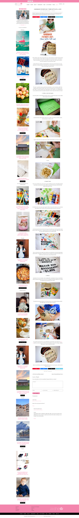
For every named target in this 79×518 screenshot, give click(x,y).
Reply (33, 405)
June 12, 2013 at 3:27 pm (36, 400)
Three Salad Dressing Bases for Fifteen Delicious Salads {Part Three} (23, 129)
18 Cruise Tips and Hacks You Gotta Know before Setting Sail (23, 443)
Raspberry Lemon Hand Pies (23, 77)
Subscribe (17, 506)
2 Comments (53, 10)
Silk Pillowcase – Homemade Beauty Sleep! (23, 179)
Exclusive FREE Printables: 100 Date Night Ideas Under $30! (22, 234)
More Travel (23, 446)
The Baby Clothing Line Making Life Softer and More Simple (23, 500)
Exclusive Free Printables (35, 506)
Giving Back (17, 509)
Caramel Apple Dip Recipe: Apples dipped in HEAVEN (22, 105)
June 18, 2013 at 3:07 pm (38, 409)
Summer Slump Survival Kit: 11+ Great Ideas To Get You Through (22, 53)
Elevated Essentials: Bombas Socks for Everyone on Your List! (22, 473)
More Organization (22, 342)
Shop (32, 509)
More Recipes (22, 133)
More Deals (23, 502)
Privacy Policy (41, 516)
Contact (37, 516)
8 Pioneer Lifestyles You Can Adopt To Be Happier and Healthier (22, 157)
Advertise (17, 510)
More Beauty (22, 181)
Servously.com (53, 516)
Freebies (32, 510)
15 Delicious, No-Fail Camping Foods (23, 286)
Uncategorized (50, 371)
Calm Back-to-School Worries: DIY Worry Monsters (22, 260)
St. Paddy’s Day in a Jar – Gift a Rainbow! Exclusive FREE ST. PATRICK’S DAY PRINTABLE (22, 208)
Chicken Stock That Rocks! (23, 340)
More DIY (22, 395)
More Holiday (22, 79)
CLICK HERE (30, 1)
